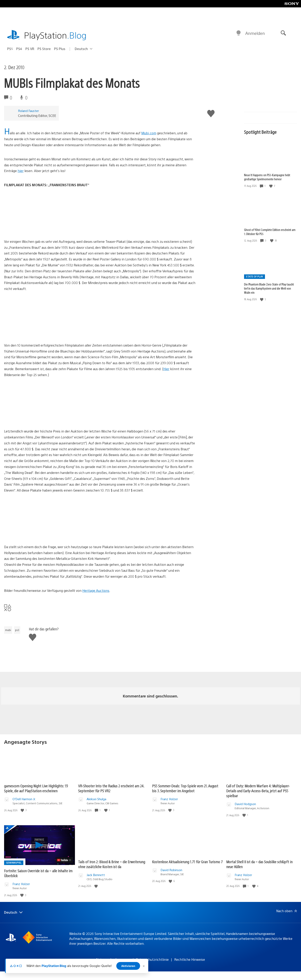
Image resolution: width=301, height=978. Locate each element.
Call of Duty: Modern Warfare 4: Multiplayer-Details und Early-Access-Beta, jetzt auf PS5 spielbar (258, 790)
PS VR (29, 49)
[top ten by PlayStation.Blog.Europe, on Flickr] (35, 417)
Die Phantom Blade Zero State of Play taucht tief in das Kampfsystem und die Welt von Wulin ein (269, 288)
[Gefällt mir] (271, 186)
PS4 (19, 49)
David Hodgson (245, 804)
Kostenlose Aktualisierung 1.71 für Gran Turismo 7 (187, 861)
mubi (8, 630)
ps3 (17, 630)
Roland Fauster (28, 111)
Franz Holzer (169, 799)
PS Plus (59, 49)
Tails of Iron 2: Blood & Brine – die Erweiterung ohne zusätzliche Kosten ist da (111, 864)
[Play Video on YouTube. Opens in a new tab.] (64, 860)
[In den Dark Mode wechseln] (238, 33)
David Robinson (171, 870)
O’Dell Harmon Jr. (24, 799)
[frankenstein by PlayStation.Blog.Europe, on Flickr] (35, 227)
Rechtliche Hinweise (189, 959)
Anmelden (255, 33)
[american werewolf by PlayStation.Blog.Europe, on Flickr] (35, 331)
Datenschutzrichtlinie (152, 959)
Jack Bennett (96, 875)
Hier (166, 369)
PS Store (44, 49)
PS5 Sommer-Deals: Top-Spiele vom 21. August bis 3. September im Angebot (185, 788)
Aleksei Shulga (96, 799)
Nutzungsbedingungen (113, 959)
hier (21, 171)
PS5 (10, 49)
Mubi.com (148, 133)
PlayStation (55, 35)
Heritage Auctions (95, 590)
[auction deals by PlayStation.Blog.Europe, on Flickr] (35, 533)
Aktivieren (128, 966)
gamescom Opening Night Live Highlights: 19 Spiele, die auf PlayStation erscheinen (36, 788)
